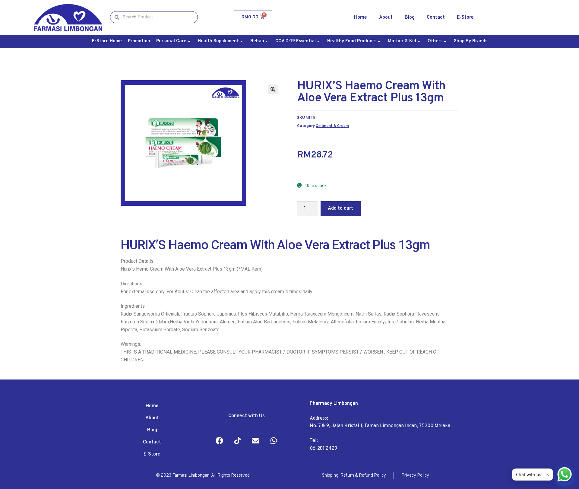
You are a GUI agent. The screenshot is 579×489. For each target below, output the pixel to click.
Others (435, 41)
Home (360, 17)
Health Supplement (218, 41)
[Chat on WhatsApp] (564, 474)
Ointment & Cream (332, 126)
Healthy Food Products (351, 41)
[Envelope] (255, 440)
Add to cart (340, 208)
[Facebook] (219, 440)
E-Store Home (107, 41)
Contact (436, 17)
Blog (410, 17)
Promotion (139, 41)
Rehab (257, 41)
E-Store (465, 17)
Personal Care (171, 41)
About (386, 17)
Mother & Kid (402, 41)
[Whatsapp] (273, 440)
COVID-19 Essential (295, 41)
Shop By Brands (470, 41)
